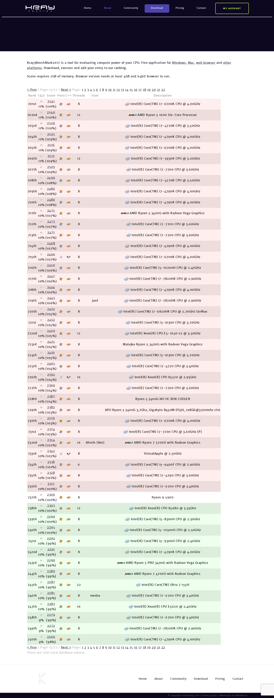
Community (131, 8)
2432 (51, 309)
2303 (51, 506)
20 (154, 90)
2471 (51, 232)
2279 (51, 615)
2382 (51, 407)
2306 (51, 495)
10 (110, 90)
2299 (51, 517)
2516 (51, 145)
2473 (51, 221)
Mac (191, 63)
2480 (51, 200)
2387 (51, 396)
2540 (51, 112)
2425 (51, 342)
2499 (51, 178)
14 (126, 90)
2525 (51, 134)
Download (157, 8)
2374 (51, 429)
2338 (51, 462)
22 (163, 90)
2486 (51, 189)
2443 (51, 298)
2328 (51, 473)
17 (140, 90)
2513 (51, 156)
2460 (51, 254)
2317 (51, 484)
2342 (51, 451)
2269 (51, 637)
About (107, 8)
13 (122, 90)
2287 (51, 582)
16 (135, 90)
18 (144, 90)
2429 (51, 331)
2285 (51, 593)
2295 (51, 527)
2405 (51, 363)
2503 (51, 167)
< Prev (32, 90)
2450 (51, 265)
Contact (201, 8)
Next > (66, 90)
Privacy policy (209, 695)
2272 (51, 626)
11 (114, 90)
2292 (51, 538)
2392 (51, 374)
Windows (179, 63)
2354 (51, 440)
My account (232, 8)
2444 (51, 287)
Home (87, 8)
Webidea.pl (241, 695)
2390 (51, 385)
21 (158, 90)
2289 (51, 571)
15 (131, 90)
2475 (51, 210)
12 (118, 90)
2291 (51, 549)
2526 (51, 123)
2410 (51, 352)
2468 (51, 243)
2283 (51, 604)
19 (149, 90)
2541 (51, 101)
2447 (51, 276)
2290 (51, 560)
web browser (205, 63)
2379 (51, 418)
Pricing (180, 8)
